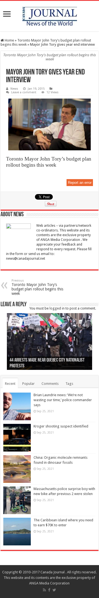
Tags (69, 384)
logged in (57, 308)
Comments (50, 384)
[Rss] (44, 590)
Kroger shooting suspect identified (61, 426)
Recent (10, 384)
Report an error (80, 183)
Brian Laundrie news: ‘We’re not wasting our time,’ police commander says (63, 400)
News (14, 89)
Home (9, 40)
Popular (28, 384)
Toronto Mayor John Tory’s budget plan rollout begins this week (37, 287)
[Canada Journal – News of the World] (49, 16)
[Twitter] (54, 590)
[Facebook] (49, 590)
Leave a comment (23, 92)
